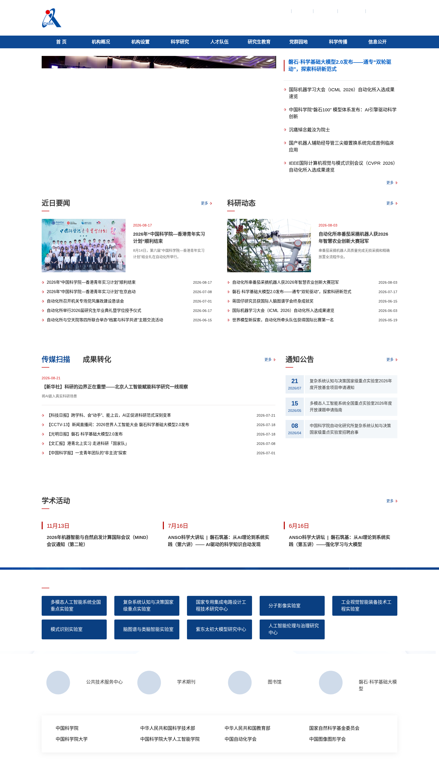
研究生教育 (259, 41)
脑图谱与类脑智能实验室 (148, 629)
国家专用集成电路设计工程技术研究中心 (221, 606)
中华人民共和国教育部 (247, 728)
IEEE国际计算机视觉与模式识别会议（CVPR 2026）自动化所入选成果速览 (342, 167)
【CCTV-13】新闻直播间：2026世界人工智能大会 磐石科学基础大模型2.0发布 (118, 425)
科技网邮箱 (104, 771)
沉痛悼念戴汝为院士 (309, 129)
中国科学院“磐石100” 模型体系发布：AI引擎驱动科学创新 (343, 113)
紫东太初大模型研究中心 (221, 629)
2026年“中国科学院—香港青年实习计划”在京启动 (91, 292)
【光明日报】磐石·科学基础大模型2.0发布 (85, 434)
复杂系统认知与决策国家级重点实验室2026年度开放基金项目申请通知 (351, 384)
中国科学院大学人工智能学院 (170, 739)
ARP (88, 771)
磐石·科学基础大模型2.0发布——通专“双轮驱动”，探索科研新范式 (339, 65)
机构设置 (140, 41)
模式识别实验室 (67, 629)
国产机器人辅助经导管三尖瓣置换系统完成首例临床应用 (341, 147)
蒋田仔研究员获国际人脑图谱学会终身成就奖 (272, 301)
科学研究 (180, 41)
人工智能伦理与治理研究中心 (294, 629)
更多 (390, 182)
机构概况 (101, 41)
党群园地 (298, 41)
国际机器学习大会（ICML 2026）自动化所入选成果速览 (342, 93)
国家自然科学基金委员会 (334, 728)
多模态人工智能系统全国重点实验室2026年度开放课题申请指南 (351, 406)
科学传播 (338, 41)
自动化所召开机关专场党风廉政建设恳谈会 (85, 301)
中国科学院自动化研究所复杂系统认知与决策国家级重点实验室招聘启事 (350, 429)
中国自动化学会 (241, 739)
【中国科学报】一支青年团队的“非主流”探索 (87, 453)
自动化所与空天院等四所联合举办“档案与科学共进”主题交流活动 (105, 320)
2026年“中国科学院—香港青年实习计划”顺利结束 (169, 238)
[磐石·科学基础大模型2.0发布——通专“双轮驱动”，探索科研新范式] (159, 117)
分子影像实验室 (285, 605)
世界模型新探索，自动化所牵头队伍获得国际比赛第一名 (283, 320)
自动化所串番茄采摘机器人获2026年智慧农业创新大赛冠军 (353, 238)
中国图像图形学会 (327, 739)
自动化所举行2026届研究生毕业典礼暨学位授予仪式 (94, 310)
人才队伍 (219, 41)
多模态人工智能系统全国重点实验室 (76, 606)
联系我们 (326, 11)
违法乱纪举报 (144, 771)
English (302, 11)
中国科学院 (352, 11)
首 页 (61, 41)
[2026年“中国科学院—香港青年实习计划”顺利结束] (84, 245)
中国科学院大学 (72, 739)
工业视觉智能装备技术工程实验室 (366, 606)
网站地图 (279, 11)
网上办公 (378, 11)
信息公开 (377, 41)
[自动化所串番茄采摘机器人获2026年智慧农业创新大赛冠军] (269, 245)
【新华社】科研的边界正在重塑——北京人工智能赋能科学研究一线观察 (115, 386)
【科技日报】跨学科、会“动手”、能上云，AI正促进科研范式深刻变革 (109, 415)
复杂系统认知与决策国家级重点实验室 (148, 606)
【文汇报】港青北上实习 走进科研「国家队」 (88, 443)
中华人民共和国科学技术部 (167, 728)
